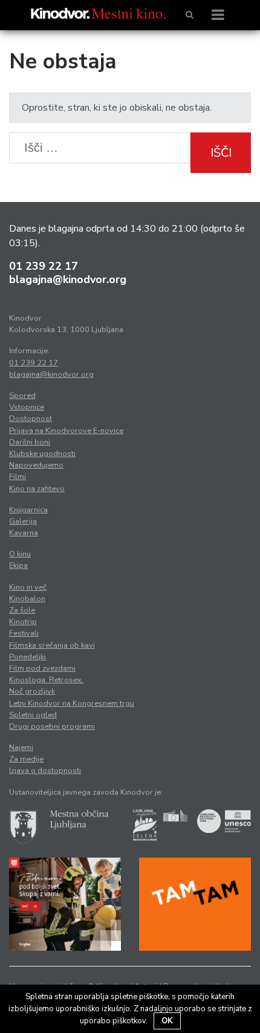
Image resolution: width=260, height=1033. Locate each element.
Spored (22, 395)
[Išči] (189, 15)
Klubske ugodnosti (42, 453)
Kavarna (23, 532)
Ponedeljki (27, 656)
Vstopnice (26, 407)
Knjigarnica (28, 509)
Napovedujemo (36, 465)
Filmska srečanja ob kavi (52, 645)
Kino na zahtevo (37, 488)
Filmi (17, 476)
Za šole (22, 610)
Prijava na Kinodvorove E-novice (66, 430)
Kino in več (28, 587)
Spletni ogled (33, 714)
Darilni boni (29, 442)
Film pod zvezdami (42, 668)
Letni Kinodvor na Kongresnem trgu (71, 703)
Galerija (23, 521)
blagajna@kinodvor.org (67, 279)
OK (167, 1020)
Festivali (24, 633)
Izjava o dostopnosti (45, 770)
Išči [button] (221, 153)
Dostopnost (30, 418)
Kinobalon (27, 598)
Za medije (26, 759)
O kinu (20, 554)
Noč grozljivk (32, 691)
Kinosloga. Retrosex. (46, 679)
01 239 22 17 (43, 266)
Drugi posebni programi (52, 726)
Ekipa (18, 565)
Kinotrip (23, 621)
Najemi (21, 747)
